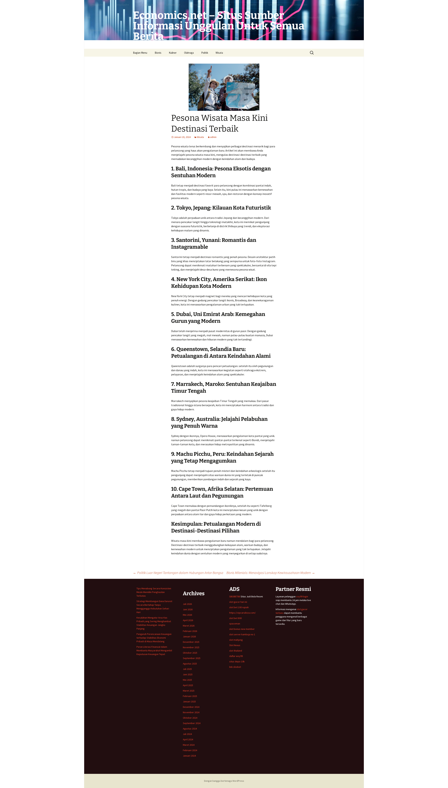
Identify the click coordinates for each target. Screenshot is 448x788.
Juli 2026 (187, 604)
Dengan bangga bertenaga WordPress (224, 780)
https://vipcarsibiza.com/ (242, 612)
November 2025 (191, 647)
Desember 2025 (191, 641)
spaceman (234, 623)
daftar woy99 (236, 656)
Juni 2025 (187, 674)
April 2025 (188, 685)
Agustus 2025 (190, 663)
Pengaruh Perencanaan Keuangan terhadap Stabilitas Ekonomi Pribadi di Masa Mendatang (154, 637)
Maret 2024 (188, 744)
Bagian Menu (140, 52)
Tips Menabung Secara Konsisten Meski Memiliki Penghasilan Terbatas (153, 592)
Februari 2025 (190, 696)
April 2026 (188, 620)
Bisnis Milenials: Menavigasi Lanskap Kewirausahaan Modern (270, 572)
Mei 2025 (187, 679)
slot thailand (235, 650)
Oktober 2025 (190, 652)
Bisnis (158, 52)
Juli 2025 (187, 669)
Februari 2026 (190, 631)
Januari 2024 (189, 755)
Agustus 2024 (190, 728)
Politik (204, 52)
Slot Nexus (234, 645)
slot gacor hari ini (238, 601)
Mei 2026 (187, 614)
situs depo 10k (237, 661)
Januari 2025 (189, 701)
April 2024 (188, 739)
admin (213, 137)
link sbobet (235, 666)
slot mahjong (236, 639)
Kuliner (173, 52)
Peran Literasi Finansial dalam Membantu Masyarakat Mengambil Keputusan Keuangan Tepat (154, 650)
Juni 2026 (187, 609)
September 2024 (191, 723)
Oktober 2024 (190, 717)
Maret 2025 (188, 690)
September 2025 (191, 658)
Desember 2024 (191, 706)
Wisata (219, 52)
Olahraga (189, 52)
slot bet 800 (235, 618)
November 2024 (191, 712)
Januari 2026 (189, 636)
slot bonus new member (242, 629)
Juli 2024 (187, 734)
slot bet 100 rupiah (239, 607)
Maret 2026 (188, 625)
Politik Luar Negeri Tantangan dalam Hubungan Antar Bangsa (178, 572)
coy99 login (302, 596)
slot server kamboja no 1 (242, 634)
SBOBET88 (234, 596)
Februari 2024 (190, 750)
